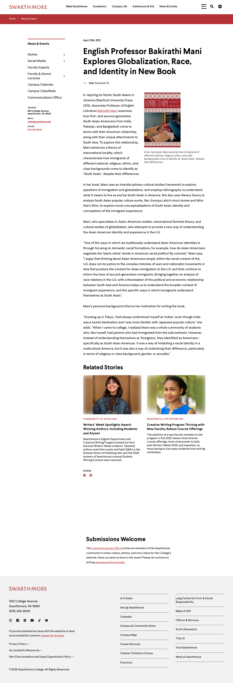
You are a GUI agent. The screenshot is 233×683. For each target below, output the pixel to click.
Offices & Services (187, 620)
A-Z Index (126, 598)
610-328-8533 (35, 130)
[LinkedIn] (24, 621)
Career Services (130, 644)
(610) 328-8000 (19, 611)
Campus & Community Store (138, 626)
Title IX (180, 638)
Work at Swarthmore (188, 657)
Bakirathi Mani (108, 111)
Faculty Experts (38, 67)
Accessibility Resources (24, 650)
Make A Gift (183, 611)
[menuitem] (76, 7)
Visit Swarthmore (186, 647)
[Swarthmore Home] (28, 589)
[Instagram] (11, 621)
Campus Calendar (40, 84)
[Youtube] (32, 621)
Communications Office (45, 97)
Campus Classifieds (42, 91)
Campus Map (128, 635)
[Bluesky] (46, 621)
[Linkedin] (91, 476)
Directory (126, 662)
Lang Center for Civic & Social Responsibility (194, 600)
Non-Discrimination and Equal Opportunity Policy (40, 656)
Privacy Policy (18, 644)
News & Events (38, 43)
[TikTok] (39, 621)
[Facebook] (84, 476)
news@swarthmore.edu (110, 562)
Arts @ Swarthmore (132, 607)
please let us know (52, 635)
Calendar (126, 616)
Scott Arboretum (186, 629)
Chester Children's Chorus (136, 653)
